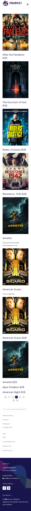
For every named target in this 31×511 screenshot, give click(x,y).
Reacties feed (7, 446)
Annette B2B (10, 382)
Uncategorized (7, 427)
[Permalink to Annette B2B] (15, 359)
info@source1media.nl (11, 478)
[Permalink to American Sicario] (15, 266)
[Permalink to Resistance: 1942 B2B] (15, 171)
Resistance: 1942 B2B (15, 194)
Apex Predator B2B (13, 387)
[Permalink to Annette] (15, 215)
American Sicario (12, 289)
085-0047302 (8, 476)
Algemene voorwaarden (10, 502)
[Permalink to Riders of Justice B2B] (15, 127)
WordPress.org (7, 450)
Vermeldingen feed (9, 442)
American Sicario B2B (15, 337)
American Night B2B (14, 392)
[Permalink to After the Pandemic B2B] (15, 32)
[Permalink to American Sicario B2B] (15, 315)
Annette (7, 238)
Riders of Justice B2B (14, 149)
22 (13, 400)
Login (4, 437)
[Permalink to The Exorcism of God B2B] (15, 79)
